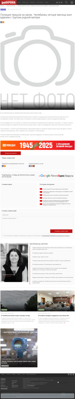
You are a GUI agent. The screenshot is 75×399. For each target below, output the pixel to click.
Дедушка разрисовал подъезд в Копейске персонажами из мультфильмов (52, 277)
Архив (23, 374)
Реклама (46, 2)
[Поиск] (66, 2)
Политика (14, 382)
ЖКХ (13, 383)
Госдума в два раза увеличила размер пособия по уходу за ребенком (51, 260)
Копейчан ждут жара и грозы (40, 257)
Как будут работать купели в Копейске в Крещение (55, 198)
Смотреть (13, 357)
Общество (3, 380)
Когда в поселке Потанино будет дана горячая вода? (55, 189)
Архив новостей (40, 2)
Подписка (19, 374)
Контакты (8, 374)
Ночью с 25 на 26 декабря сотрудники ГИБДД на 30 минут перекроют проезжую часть (57, 204)
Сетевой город (25, 2)
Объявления (32, 2)
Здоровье (3, 385)
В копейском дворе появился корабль (42, 253)
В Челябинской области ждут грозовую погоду (15, 315)
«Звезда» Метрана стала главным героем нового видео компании (18, 362)
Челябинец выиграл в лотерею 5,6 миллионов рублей (55, 195)
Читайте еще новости (10, 153)
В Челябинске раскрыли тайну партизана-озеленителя (47, 273)
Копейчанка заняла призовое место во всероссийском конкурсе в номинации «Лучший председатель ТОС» (56, 201)
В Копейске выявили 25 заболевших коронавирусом (46, 264)
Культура (3, 382)
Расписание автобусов (31, 374)
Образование (15, 385)
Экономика (14, 380)
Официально (15, 386)
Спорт (2, 383)
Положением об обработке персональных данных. (56, 235)
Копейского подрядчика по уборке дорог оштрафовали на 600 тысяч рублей (58, 192)
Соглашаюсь (68, 395)
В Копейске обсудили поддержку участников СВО (53, 315)
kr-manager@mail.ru (31, 385)
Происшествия (4, 386)
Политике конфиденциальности (9, 396)
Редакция (3, 374)
